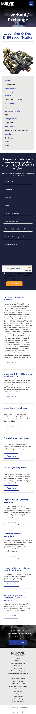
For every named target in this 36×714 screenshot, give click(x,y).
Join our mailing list (18, 671)
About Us (18, 660)
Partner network (18, 696)
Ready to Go (18, 668)
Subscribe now (18, 642)
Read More (11, 362)
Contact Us (18, 665)
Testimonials (18, 691)
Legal (18, 694)
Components (18, 676)
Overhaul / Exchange (18, 663)
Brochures (18, 689)
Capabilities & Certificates (18, 686)
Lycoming (9, 92)
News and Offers (18, 701)
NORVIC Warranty (18, 681)
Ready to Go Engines (18, 678)
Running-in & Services (18, 683)
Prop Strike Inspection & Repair (18, 673)
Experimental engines (18, 699)
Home (18, 658)
